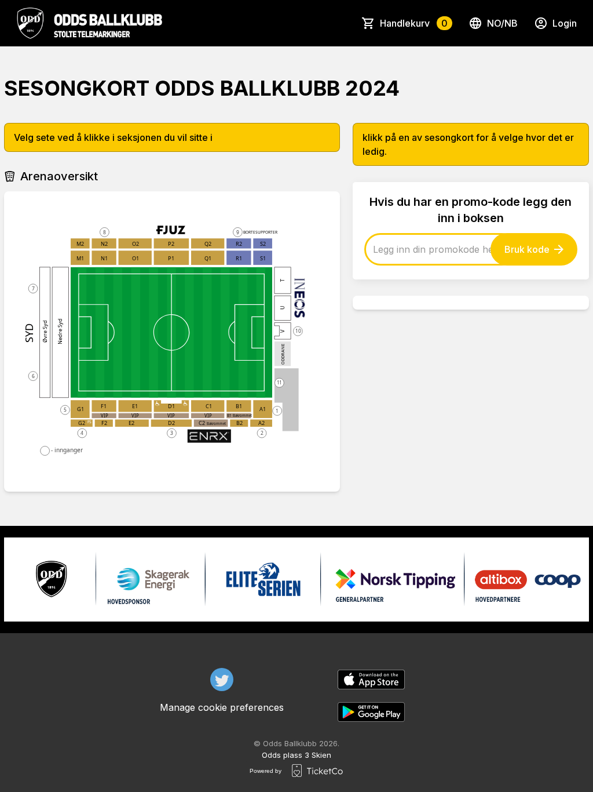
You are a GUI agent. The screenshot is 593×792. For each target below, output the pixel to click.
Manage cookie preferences (222, 707)
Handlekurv (414, 23)
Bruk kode (527, 249)
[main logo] (89, 23)
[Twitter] (221, 679)
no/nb (502, 23)
